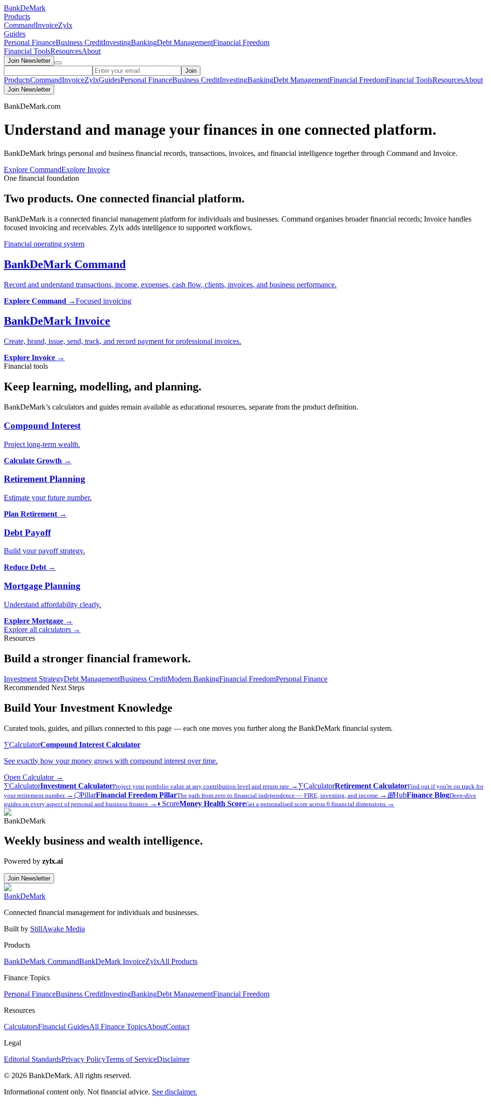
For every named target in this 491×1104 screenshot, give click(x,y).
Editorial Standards (32, 1059)
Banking (144, 42)
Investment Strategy (34, 679)
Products (17, 16)
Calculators (21, 1026)
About (91, 51)
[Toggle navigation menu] (58, 62)
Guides (14, 34)
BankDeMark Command (41, 961)
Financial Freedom (241, 42)
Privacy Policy (83, 1059)
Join (191, 70)
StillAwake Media (57, 929)
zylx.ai (52, 861)
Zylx (65, 25)
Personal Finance (30, 42)
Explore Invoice (85, 169)
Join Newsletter (29, 60)
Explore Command (32, 169)
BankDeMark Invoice (112, 961)
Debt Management (185, 42)
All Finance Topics (118, 1026)
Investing (117, 42)
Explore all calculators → (42, 629)
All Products (179, 961)
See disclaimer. (174, 1092)
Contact (177, 1026)
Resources (66, 51)
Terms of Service (131, 1059)
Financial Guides (63, 1026)
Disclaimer (173, 1059)
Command (19, 25)
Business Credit (79, 42)
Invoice (46, 25)
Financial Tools (27, 51)
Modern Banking (193, 679)
